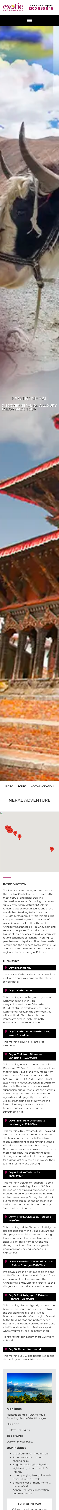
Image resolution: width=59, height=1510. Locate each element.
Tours (22, 786)
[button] (30, 20)
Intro (9, 786)
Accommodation (42, 786)
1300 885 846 (41, 8)
